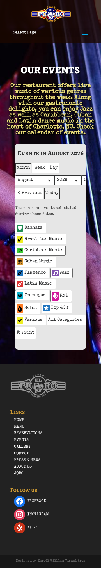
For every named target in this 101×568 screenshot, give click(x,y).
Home (19, 420)
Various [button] (33, 320)
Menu (19, 427)
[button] (29, 193)
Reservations (28, 433)
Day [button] (54, 168)
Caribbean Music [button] (43, 250)
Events (21, 440)
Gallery (22, 447)
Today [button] (52, 193)
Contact (22, 453)
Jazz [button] (64, 273)
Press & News (27, 460)
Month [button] (23, 168)
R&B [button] (64, 296)
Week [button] (40, 168)
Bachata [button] (33, 228)
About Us (23, 467)
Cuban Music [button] (38, 261)
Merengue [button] (35, 295)
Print (25, 334)
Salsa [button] (30, 308)
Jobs (18, 473)
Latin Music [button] (38, 283)
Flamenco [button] (35, 273)
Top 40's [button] (60, 308)
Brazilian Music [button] (43, 239)
